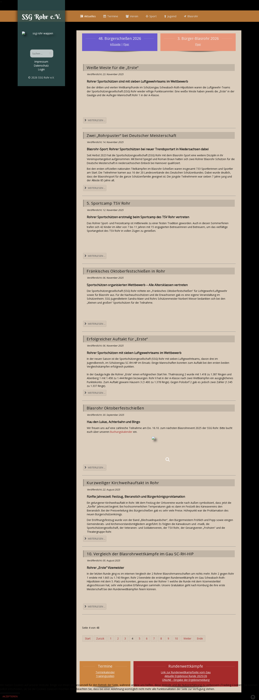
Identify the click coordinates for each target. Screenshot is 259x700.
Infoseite (115, 44)
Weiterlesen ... (96, 120)
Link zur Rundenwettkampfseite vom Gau (186, 672)
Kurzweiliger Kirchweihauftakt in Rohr (123, 482)
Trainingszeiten (105, 676)
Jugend (171, 16)
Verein (134, 16)
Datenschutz (41, 65)
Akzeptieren (10, 696)
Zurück (100, 638)
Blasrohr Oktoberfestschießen (115, 408)
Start (87, 638)
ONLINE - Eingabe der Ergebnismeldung (186, 680)
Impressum (41, 61)
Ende (200, 638)
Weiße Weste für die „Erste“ (113, 67)
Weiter (187, 638)
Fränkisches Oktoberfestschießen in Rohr (126, 271)
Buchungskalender (121, 432)
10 (176, 638)
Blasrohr (192, 16)
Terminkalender (105, 672)
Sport (153, 16)
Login (41, 69)
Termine (112, 16)
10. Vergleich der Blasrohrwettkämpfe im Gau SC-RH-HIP (140, 553)
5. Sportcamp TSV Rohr (108, 203)
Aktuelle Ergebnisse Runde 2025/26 (186, 676)
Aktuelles (90, 16)
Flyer (126, 44)
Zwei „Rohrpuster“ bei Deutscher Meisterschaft (132, 135)
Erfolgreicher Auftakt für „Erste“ (117, 339)
